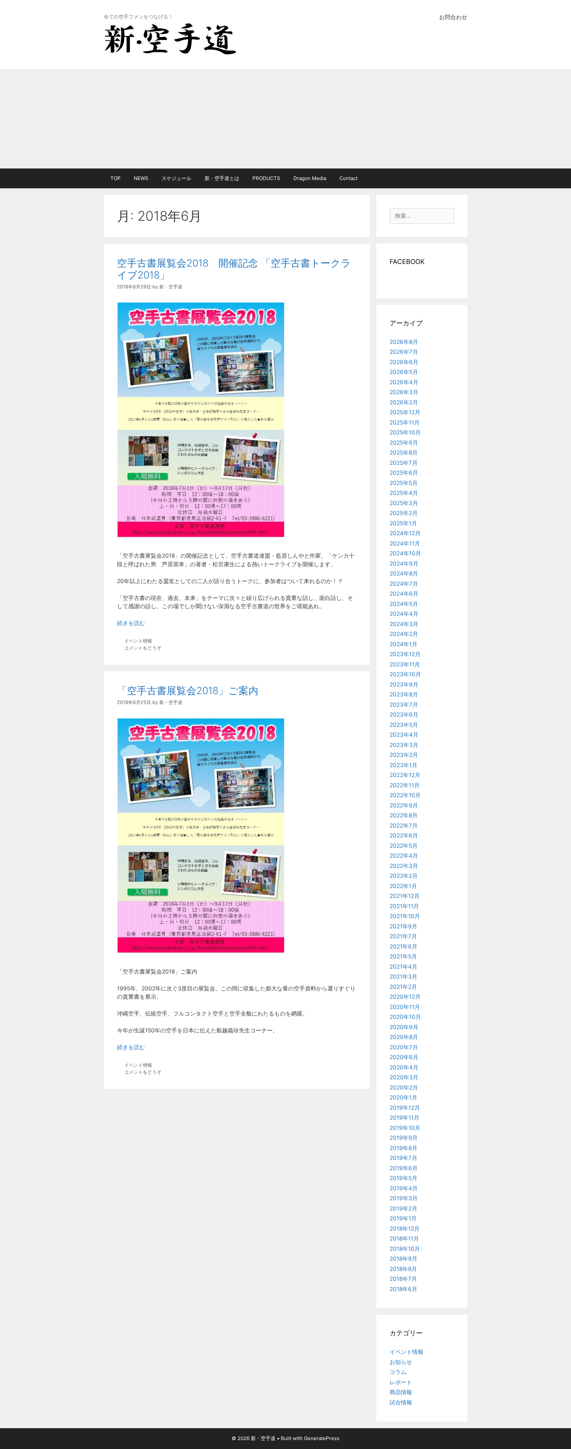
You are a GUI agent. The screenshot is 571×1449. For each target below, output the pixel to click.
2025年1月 (403, 523)
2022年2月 (404, 876)
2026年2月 (404, 402)
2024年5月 (404, 604)
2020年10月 (405, 1017)
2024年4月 (404, 614)
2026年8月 (404, 342)
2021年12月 (405, 896)
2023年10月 (405, 674)
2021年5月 (403, 956)
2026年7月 (404, 352)
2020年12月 (405, 996)
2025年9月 (404, 442)
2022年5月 (404, 845)
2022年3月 (404, 866)
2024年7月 (404, 583)
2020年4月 (404, 1067)
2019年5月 (403, 1178)
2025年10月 (405, 432)
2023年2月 (404, 755)
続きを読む (131, 623)
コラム (398, 1372)
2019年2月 (403, 1208)
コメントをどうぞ (142, 647)
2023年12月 (405, 654)
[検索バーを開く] (457, 178)
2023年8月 (404, 694)
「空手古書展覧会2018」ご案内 (187, 690)
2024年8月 (404, 573)
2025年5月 (404, 483)
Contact (348, 178)
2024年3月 (404, 624)
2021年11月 (404, 906)
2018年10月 (405, 1248)
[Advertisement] (285, 119)
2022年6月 (404, 835)
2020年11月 (405, 1007)
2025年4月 (404, 493)
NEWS (141, 178)
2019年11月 (404, 1117)
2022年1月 (403, 886)
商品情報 (401, 1392)
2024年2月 (404, 634)
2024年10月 (405, 553)
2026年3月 (404, 392)
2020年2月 (404, 1087)
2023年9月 (404, 684)
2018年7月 (403, 1279)
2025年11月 (405, 422)
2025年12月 (405, 412)
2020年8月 (404, 1037)
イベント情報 (138, 641)
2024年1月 (403, 644)
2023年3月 (404, 745)
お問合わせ (453, 17)
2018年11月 (404, 1238)
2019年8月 (403, 1148)
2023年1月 (403, 765)
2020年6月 (404, 1057)
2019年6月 (404, 1168)
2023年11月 (405, 664)
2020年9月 (404, 1027)
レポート (401, 1382)
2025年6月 (404, 472)
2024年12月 (405, 533)
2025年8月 (404, 452)
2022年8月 (404, 815)
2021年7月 (403, 936)
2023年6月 (404, 714)
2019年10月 (405, 1128)
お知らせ (401, 1362)
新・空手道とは (222, 178)
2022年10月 (405, 795)
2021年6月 (403, 946)
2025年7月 (404, 463)
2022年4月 (404, 855)
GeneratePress (321, 1438)
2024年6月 (404, 593)
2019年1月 (403, 1218)
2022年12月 (405, 775)
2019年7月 (403, 1158)
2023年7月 (404, 704)
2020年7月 (404, 1047)
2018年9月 (403, 1258)
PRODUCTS (266, 178)
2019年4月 (404, 1188)
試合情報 (401, 1402)
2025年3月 (404, 503)
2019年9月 (404, 1137)
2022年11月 (405, 785)
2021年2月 (403, 987)
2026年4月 (404, 382)
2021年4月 (403, 966)
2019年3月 (404, 1198)
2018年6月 (403, 1289)
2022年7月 (404, 825)
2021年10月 (405, 916)
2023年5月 (404, 725)
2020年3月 (404, 1077)
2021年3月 (403, 976)
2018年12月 (405, 1228)
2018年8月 (403, 1269)
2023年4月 (404, 734)
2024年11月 (405, 543)
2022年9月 (404, 805)
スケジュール (176, 178)
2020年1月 (403, 1097)
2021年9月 (403, 926)
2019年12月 (405, 1107)
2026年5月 (404, 372)
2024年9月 (404, 563)
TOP (115, 178)
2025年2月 (404, 513)
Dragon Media (309, 178)
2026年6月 (404, 362)
